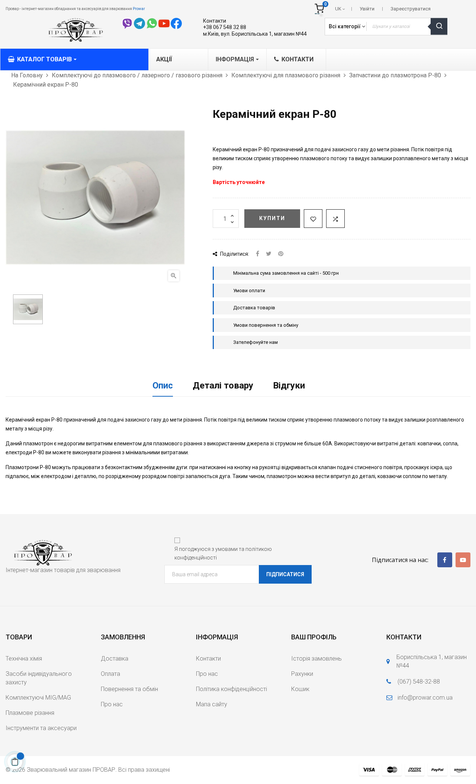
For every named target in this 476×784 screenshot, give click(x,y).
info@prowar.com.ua (425, 697)
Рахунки (302, 673)
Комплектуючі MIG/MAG (38, 697)
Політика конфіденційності (231, 689)
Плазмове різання (30, 712)
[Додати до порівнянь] (335, 218)
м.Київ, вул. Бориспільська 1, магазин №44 (255, 34)
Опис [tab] (162, 385)
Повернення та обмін (129, 689)
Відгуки (289, 385)
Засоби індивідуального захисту (39, 678)
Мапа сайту (211, 704)
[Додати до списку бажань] (313, 218)
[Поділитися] (257, 254)
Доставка (114, 658)
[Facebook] (444, 559)
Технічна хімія (24, 658)
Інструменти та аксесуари (41, 728)
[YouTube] (463, 559)
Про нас (112, 704)
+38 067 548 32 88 (224, 27)
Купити (272, 218)
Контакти (214, 21)
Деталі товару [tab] (223, 385)
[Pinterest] (280, 254)
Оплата (110, 673)
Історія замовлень (316, 658)
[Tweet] (268, 254)
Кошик (300, 689)
